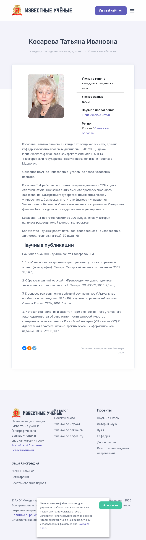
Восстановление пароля (29, 483)
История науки (107, 424)
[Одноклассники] (29, 348)
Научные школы (108, 418)
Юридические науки (96, 115)
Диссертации (106, 442)
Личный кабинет (111, 10)
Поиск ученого (64, 418)
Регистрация (21, 477)
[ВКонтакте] (24, 348)
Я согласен (110, 505)
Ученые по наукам (67, 424)
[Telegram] (34, 348)
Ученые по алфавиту (68, 436)
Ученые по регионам (68, 430)
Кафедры (103, 436)
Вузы (100, 430)
